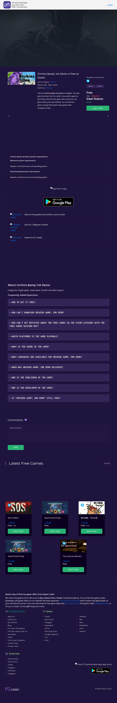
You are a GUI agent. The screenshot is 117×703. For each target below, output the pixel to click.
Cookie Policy (13, 643)
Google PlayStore (51, 634)
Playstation (49, 625)
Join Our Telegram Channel (36, 224)
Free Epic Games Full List (17, 631)
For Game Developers (16, 628)
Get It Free (98, 108)
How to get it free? (23, 302)
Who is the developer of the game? (32, 388)
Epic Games (49, 619)
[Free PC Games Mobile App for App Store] (59, 189)
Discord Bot (12, 622)
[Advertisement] (58, 51)
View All (107, 463)
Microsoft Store (51, 631)
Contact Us (12, 619)
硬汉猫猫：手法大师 (89, 518)
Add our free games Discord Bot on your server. (44, 214)
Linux (81, 628)
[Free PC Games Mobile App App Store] (93, 664)
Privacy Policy (13, 646)
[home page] (12, 689)
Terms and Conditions (16, 640)
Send (16, 447)
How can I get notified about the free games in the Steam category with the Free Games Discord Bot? (57, 324)
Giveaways (12, 634)
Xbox (81, 622)
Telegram (11, 668)
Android (82, 631)
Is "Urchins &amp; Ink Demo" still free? (36, 398)
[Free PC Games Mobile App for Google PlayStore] (58, 201)
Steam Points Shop (52, 518)
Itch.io (66, 561)
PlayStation (83, 625)
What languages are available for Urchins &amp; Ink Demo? (47, 357)
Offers (10, 637)
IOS (46, 637)
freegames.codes (102, 603)
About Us (11, 616)
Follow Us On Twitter (33, 237)
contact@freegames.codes (32, 606)
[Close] (1, 4)
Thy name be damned (72, 556)
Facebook (11, 671)
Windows (49, 88)
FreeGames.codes (17, 611)
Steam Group (13, 659)
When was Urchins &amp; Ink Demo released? (37, 367)
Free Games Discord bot (69, 600)
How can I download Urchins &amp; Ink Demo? (38, 312)
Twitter (10, 665)
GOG (46, 640)
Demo (100, 86)
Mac (81, 619)
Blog (9, 625)
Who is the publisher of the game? (32, 377)
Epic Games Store (72, 603)
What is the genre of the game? (30, 346)
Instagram (12, 674)
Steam (53, 82)
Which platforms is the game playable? (35, 336)
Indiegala (48, 622)
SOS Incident (13, 518)
